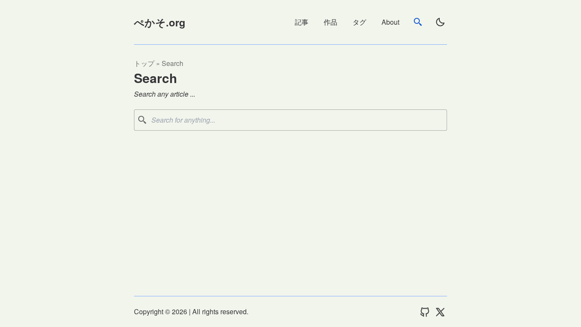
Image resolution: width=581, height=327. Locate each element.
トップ (144, 63)
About (390, 22)
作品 (330, 22)
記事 (301, 22)
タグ (359, 22)
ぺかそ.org (159, 22)
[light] (440, 22)
